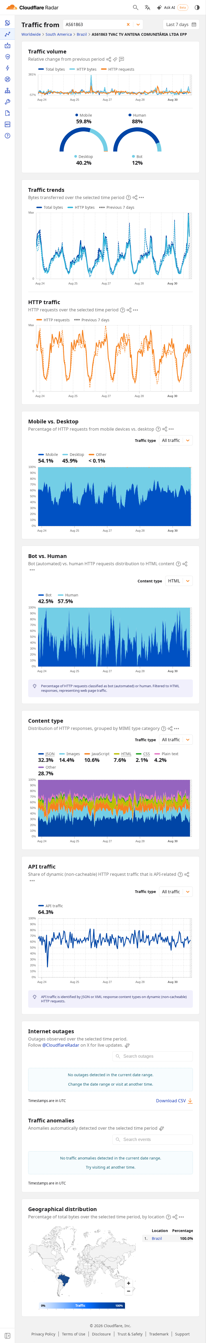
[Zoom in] (129, 1283)
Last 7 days (183, 25)
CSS (146, 753)
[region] (82, 1262)
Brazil (157, 1238)
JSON (50, 753)
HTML (126, 753)
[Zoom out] (129, 1291)
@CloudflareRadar (60, 1045)
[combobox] (92, 24)
